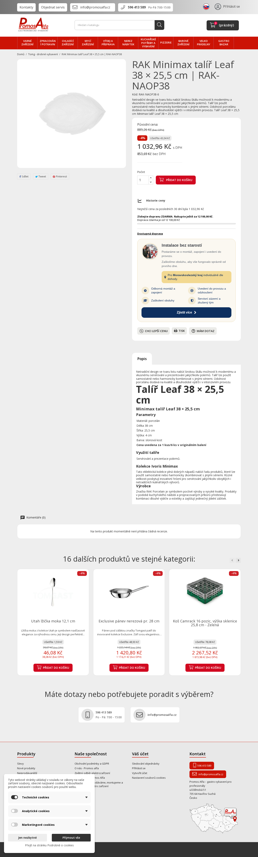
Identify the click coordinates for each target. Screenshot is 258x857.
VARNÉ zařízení (27, 42)
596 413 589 (137, 7)
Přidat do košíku (178, 180)
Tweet (42, 176)
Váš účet (140, 754)
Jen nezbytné (27, 837)
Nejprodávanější (27, 773)
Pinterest (61, 176)
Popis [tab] (142, 358)
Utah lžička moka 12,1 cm (53, 621)
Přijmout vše (71, 837)
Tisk (182, 331)
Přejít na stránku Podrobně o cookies (49, 845)
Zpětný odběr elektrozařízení (92, 773)
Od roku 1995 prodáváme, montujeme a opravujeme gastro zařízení (99, 784)
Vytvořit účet (139, 773)
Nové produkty (26, 768)
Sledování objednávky (145, 763)
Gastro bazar (223, 42)
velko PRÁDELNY (203, 42)
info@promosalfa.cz (95, 7)
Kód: (135, 94)
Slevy (20, 763)
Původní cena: (147, 124)
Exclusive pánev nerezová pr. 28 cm (129, 621)
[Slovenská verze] (207, 6)
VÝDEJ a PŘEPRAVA (108, 42)
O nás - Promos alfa (87, 768)
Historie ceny (155, 200)
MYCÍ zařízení (88, 42)
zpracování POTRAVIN (48, 42)
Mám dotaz (202, 331)
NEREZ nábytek (128, 42)
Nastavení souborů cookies (149, 777)
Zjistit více (184, 312)
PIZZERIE (166, 42)
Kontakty (26, 7)
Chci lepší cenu (156, 331)
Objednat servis (53, 7)
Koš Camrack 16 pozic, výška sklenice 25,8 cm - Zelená (205, 623)
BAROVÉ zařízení (183, 42)
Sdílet (25, 176)
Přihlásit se (139, 768)
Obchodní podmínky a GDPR (92, 763)
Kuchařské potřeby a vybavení (148, 42)
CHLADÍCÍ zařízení (68, 42)
